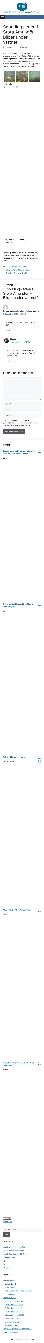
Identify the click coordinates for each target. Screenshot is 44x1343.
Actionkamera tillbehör (14, 1301)
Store (5, 1264)
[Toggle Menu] (2, 17)
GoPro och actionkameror (13, 1251)
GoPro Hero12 (10, 1284)
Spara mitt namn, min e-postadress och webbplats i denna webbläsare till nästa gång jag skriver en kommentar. (21, 422)
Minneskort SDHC (12, 1318)
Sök (6, 1234)
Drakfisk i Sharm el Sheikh (16, 273)
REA (4, 1261)
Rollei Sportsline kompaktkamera (18, 1291)
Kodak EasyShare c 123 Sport (15, 1254)
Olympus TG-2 (9, 1257)
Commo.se (7, 1222)
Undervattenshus (12, 1322)
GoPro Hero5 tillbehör (14, 1312)
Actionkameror (9, 1281)
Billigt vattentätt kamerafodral (18, 270)
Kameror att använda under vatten (17, 1329)
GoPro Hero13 (10, 1287)
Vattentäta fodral (12, 1325)
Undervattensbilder (19, 267)
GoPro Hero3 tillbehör (14, 1305)
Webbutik (7, 1268)
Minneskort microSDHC (14, 1315)
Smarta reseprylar (10, 1332)
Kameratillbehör (9, 1298)
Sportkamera (10, 1294)
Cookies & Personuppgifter (14, 1247)
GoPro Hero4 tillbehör (14, 1308)
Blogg (8, 267)
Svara (8, 330)
